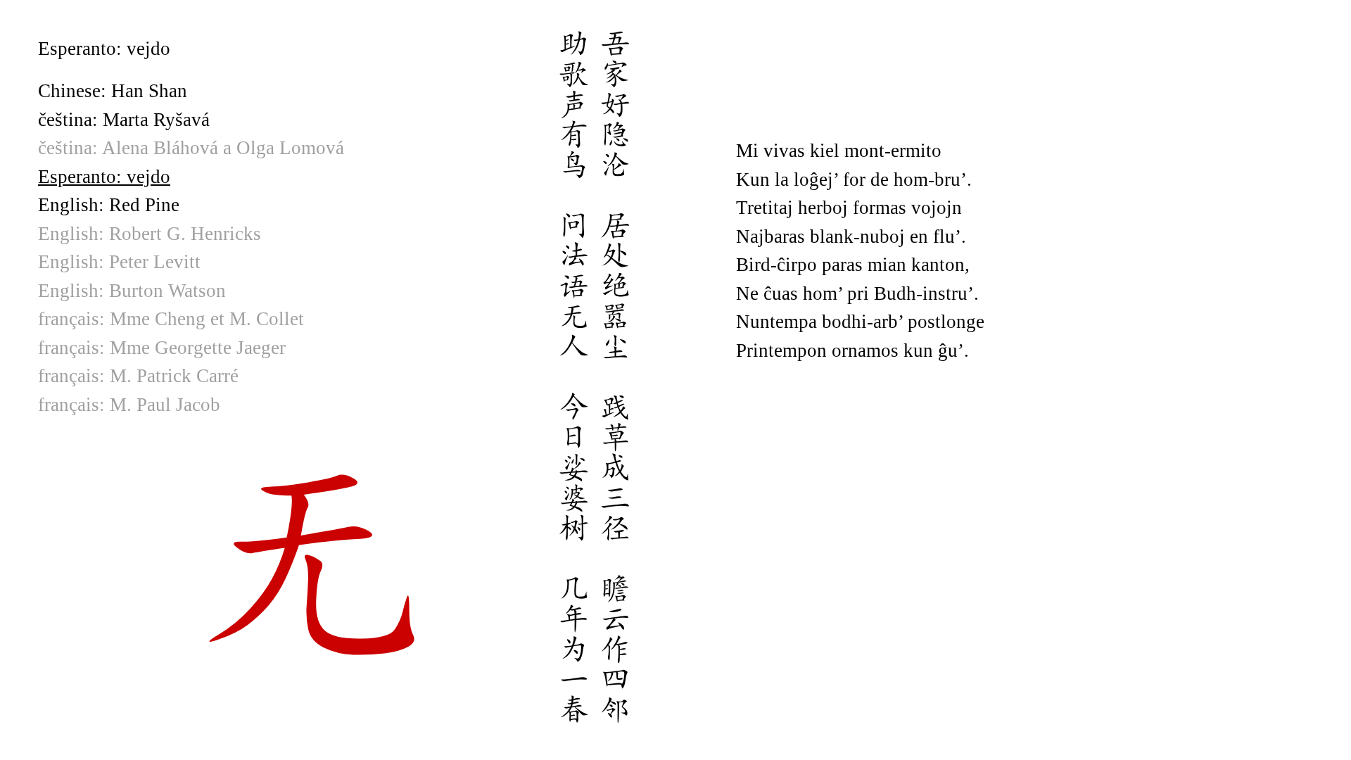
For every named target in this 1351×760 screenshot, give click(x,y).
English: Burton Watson (132, 290)
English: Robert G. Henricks (149, 233)
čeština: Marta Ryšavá (124, 119)
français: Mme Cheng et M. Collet (171, 318)
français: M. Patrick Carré (138, 375)
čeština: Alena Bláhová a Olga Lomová (191, 147)
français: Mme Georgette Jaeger (162, 347)
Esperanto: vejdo (104, 176)
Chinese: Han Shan (112, 90)
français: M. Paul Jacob (129, 404)
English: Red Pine (108, 204)
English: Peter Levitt (119, 261)
